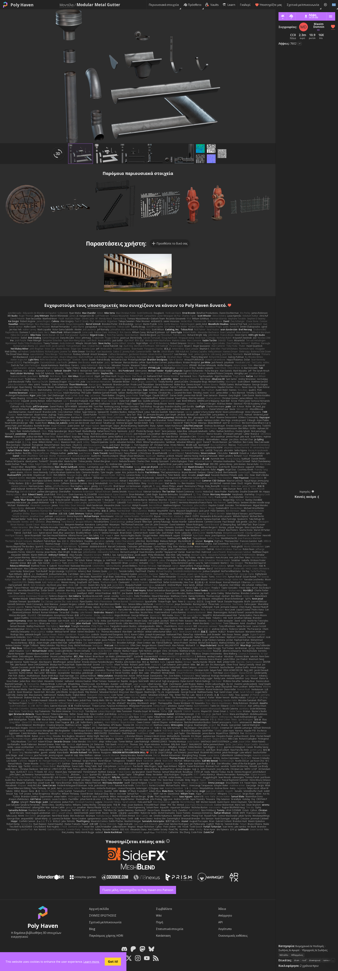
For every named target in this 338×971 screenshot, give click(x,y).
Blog (92, 929)
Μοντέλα (67, 4)
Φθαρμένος (297, 955)
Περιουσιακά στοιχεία (164, 5)
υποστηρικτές (102, 305)
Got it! (113, 961)
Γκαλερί (245, 5)
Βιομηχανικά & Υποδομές (309, 946)
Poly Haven (22, 5)
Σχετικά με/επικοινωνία (303, 5)
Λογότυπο (225, 929)
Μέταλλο (284, 955)
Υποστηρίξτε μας (270, 5)
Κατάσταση (163, 936)
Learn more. (91, 962)
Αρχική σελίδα (99, 909)
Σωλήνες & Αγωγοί (288, 950)
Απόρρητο (225, 915)
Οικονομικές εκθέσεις (233, 936)
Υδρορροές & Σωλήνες (314, 950)
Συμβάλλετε (164, 909)
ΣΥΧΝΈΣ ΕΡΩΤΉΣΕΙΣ (102, 915)
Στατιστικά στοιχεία (169, 929)
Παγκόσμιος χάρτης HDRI (106, 936)
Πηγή (159, 922)
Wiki (159, 915)
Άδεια (222, 909)
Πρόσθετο (194, 5)
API (220, 922)
